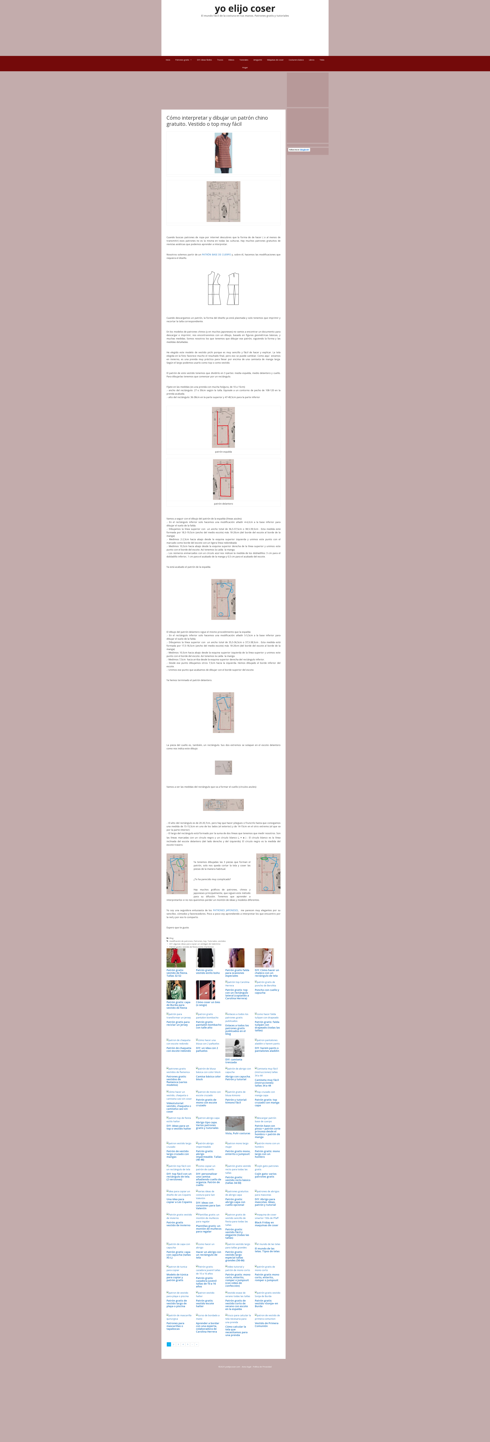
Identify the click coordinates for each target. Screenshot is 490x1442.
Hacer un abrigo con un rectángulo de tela (208, 1254)
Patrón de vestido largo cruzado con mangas (178, 1154)
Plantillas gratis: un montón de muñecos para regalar (209, 1228)
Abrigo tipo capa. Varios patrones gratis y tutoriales (207, 1125)
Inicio (168, 59)
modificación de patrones (181, 941)
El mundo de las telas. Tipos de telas (267, 1250)
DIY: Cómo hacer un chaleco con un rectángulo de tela (267, 972)
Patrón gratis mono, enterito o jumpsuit (237, 1152)
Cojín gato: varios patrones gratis (266, 1175)
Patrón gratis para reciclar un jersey (178, 1023)
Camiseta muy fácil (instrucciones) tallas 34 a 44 (267, 1082)
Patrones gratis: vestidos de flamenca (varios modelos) (177, 1081)
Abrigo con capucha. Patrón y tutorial (238, 1078)
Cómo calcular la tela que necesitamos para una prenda (236, 1331)
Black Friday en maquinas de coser (266, 1224)
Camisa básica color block (208, 1078)
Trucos (220, 59)
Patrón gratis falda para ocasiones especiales (237, 972)
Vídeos (231, 59)
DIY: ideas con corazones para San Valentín (208, 1205)
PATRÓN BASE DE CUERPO (216, 254)
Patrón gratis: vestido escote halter (205, 1303)
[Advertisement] (245, 35)
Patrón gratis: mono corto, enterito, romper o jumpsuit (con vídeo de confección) (237, 1280)
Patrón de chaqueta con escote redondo (179, 1049)
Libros (311, 59)
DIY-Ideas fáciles (204, 59)
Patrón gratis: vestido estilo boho (208, 971)
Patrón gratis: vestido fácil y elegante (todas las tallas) (237, 1233)
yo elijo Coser (245, 8)
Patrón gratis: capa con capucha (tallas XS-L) (179, 1254)
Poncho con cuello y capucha (267, 991)
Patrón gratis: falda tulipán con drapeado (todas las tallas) (267, 1026)
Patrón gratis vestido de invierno (178, 1224)
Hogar (245, 67)
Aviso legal (246, 1366)
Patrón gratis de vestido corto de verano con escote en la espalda (236, 1305)
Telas (322, 59)
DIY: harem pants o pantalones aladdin (267, 1049)
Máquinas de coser (275, 59)
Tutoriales (243, 59)
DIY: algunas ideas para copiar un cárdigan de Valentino (194, 944)
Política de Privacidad (262, 1366)
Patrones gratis (182, 59)
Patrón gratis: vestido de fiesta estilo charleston (191, 946)
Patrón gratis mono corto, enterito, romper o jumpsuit (267, 1277)
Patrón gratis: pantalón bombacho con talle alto (208, 1024)
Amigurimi (257, 59)
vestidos (222, 941)
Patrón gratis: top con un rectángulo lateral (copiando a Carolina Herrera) (237, 994)
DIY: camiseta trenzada (233, 1061)
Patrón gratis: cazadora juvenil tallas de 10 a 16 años (206, 1282)
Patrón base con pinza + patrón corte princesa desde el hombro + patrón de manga (267, 1131)
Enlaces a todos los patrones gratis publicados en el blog (237, 1030)
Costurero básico (296, 59)
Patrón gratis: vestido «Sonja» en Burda (266, 1303)
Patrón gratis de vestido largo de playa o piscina (177, 1303)
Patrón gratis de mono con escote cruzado (206, 1102)
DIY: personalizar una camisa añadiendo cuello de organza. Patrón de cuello (208, 1179)
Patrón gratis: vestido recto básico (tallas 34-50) (237, 1180)
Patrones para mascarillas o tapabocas (175, 1326)
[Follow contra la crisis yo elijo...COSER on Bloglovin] (299, 150)
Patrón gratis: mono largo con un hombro (267, 1154)
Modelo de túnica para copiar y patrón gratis (177, 1277)
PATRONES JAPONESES (225, 910)
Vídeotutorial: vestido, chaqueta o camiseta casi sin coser (179, 1107)
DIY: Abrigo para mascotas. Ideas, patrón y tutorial (265, 1202)
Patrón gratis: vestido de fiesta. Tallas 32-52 (177, 972)
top (204, 941)
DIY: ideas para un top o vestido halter (179, 1127)
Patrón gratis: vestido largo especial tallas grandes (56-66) (234, 1256)
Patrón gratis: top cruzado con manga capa (267, 1102)
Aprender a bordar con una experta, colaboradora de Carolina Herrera (207, 1327)
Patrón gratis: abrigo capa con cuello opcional (235, 1202)
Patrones (198, 941)
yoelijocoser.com (232, 1366)
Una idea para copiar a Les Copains (179, 1200)
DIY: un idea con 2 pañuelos (207, 1049)
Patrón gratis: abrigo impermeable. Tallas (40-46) (208, 1155)
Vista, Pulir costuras (237, 1133)
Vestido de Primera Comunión (266, 1324)
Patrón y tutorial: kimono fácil (236, 1101)
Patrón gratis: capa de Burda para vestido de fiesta (178, 1004)
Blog (171, 938)
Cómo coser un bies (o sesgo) (208, 1003)
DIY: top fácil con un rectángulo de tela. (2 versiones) (179, 1176)
